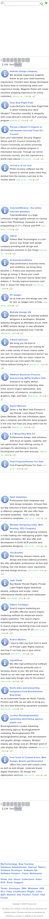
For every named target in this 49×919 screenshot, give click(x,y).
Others (42, 867)
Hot (10, 879)
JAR (41, 888)
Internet (32, 867)
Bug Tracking (26, 864)
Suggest (18, 882)
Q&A (3, 895)
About (17, 879)
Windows (33, 888)
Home (4, 879)
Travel (25, 873)
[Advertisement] (24, 31)
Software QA (31, 870)
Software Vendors (10, 873)
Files (9, 891)
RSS (3, 882)
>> (27, 60)
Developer (14, 888)
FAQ (42, 895)
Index (39, 879)
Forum (4, 898)
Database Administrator (14, 867)
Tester (4, 888)
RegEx (31, 891)
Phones (26, 895)
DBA (24, 888)
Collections (28, 879)
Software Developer (11, 870)
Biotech (11, 895)
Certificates (19, 891)
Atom (10, 882)
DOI (19, 895)
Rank (18, 64)
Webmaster (36, 873)
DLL (3, 891)
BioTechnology (9, 864)
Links (39, 891)
